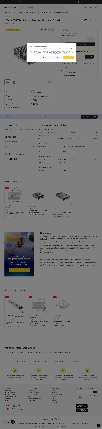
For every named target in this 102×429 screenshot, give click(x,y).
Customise (45, 57)
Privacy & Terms (61, 53)
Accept (68, 57)
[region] (51, 52)
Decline (57, 57)
